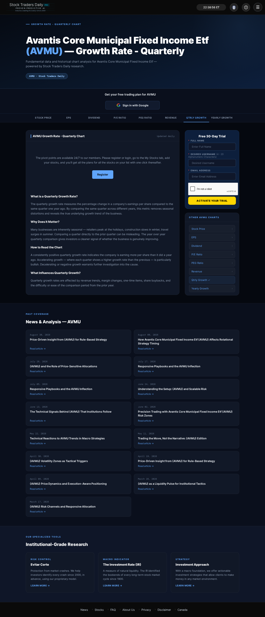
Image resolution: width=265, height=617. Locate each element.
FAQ (113, 609)
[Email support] (246, 7)
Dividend (94, 117)
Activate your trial (212, 200)
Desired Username (205, 155)
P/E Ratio (120, 117)
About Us (128, 609)
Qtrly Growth (196, 117)
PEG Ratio (145, 117)
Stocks (99, 609)
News (84, 609)
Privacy (146, 609)
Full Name (196, 140)
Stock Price (43, 117)
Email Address (199, 170)
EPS (68, 117)
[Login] (234, 7)
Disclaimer (164, 609)
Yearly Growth (222, 117)
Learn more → (40, 585)
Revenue (171, 117)
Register (102, 174)
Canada (182, 609)
